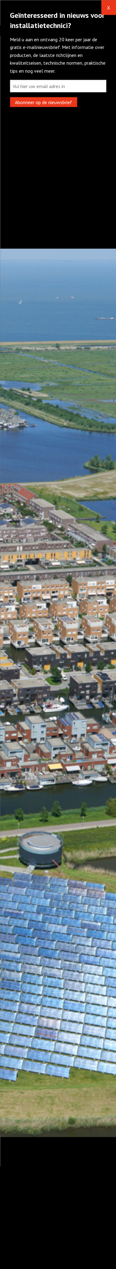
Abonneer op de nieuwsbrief (43, 102)
